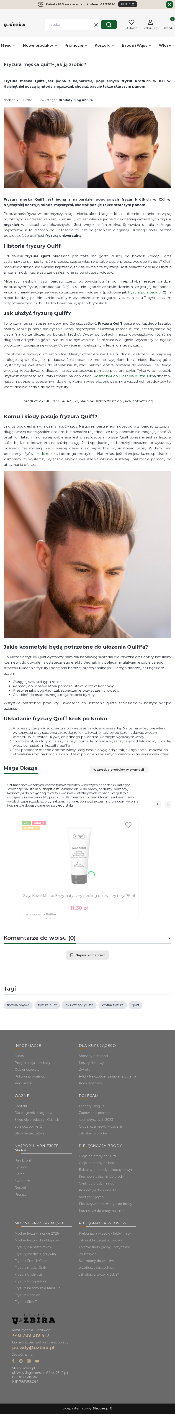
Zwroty (84, 1070)
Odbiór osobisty (27, 1070)
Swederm (22, 1181)
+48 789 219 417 (30, 1335)
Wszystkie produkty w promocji (118, 769)
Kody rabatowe (91, 1083)
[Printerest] (21, 1361)
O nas (19, 1056)
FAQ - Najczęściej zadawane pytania (107, 1076)
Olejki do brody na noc (96, 1183)
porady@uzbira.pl (33, 1347)
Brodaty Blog (90, 1106)
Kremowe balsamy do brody (101, 1177)
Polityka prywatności (31, 1076)
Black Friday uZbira (29, 1133)
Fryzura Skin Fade (29, 1302)
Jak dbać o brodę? (93, 1133)
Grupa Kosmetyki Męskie (99, 1126)
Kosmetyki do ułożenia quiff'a (120, 376)
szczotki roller (43, 453)
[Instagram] (29, 1361)
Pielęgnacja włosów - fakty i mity (105, 1233)
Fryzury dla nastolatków (33, 1247)
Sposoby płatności (93, 1056)
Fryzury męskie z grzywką (35, 1254)
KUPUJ (126, 4)
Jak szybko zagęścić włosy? (101, 1240)
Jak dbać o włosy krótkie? (99, 1274)
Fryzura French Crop (31, 1261)
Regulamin (23, 1083)
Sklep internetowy (86, 1408)
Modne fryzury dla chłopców (37, 1240)
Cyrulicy (21, 1167)
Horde (20, 1174)
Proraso (21, 1194)
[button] (109, 24)
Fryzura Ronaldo (27, 1295)
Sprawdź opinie (27, 1126)
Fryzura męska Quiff (30, 1268)
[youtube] (37, 1361)
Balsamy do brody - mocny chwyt (105, 1170)
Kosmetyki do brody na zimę (101, 1211)
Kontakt (21, 1106)
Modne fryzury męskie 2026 (37, 1233)
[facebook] (13, 1361)
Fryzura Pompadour (30, 1281)
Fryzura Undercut (28, 1274)
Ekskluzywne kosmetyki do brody (105, 1204)
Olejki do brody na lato (96, 1163)
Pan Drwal (23, 1160)
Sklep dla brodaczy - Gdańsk (37, 1120)
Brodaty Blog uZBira (76, 100)
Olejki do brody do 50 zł (97, 1156)
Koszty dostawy (91, 1063)
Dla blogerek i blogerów (33, 1113)
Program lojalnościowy (32, 1063)
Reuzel (20, 1188)
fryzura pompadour (145, 292)
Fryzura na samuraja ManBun (38, 1288)
